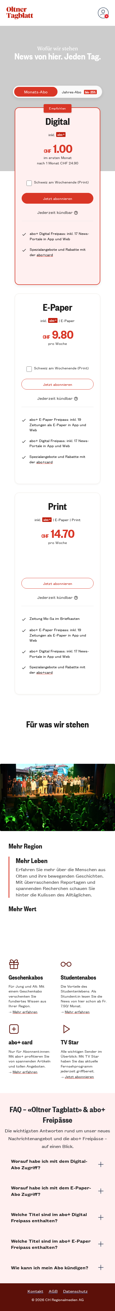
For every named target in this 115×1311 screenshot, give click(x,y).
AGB (53, 1291)
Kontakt (35, 1291)
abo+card (45, 254)
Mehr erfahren (25, 1011)
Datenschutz (75, 1291)
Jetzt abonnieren (79, 1076)
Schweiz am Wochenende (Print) (61, 182)
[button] (57, 846)
